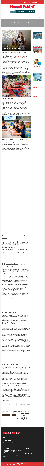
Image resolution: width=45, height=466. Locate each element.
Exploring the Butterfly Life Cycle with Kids (25, 418)
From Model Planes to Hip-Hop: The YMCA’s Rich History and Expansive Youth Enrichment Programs (24, 404)
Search (40, 17)
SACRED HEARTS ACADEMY (20, 56)
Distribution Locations (28, 453)
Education (6, 46)
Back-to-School (38, 1)
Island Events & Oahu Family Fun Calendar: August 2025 (9, 404)
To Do (9, 414)
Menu (4, 17)
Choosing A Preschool (30, 1)
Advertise (26, 451)
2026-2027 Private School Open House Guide (6, 420)
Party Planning (34, 2)
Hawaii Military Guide (19, 463)
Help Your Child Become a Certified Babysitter (16, 420)
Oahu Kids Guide (26, 463)
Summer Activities (21, 1)
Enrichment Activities (26, 2)
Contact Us (27, 455)
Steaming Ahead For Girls (12, 48)
